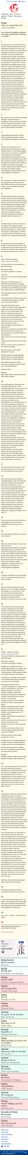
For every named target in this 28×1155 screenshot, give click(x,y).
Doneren (5, 1139)
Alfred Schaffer (8, 27)
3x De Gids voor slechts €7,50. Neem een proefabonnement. (13, 1152)
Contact (4, 1141)
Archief (4, 1137)
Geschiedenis (6, 1135)
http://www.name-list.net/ (10, 261)
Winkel (10, 16)
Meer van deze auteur (7, 932)
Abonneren (18, 16)
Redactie (4, 1130)
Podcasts (17, 14)
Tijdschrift (4, 14)
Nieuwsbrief (6, 1144)
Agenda (4, 16)
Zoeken (4, 18)
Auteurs (4, 1132)
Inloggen (23, 1)
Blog (11, 14)
